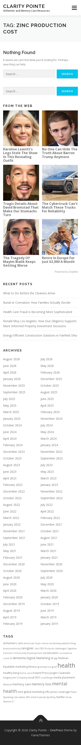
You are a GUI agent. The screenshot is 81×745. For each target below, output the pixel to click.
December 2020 (14, 564)
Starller (60, 697)
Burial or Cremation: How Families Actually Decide (36, 302)
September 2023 (51, 458)
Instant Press (41, 673)
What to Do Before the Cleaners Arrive (29, 293)
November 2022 (51, 491)
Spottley (51, 697)
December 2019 (14, 604)
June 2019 (47, 611)
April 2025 (47, 405)
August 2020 (11, 577)
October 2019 (49, 604)
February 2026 (50, 372)
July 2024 (46, 425)
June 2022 (9, 511)
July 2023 (46, 465)
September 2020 (51, 571)
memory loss (42, 684)
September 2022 (51, 498)
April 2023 (9, 478)
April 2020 (9, 591)
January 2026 (12, 379)
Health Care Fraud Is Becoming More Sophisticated (37, 312)
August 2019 (11, 611)
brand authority (11, 648)
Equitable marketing (15, 666)
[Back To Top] (40, 720)
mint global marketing (31, 692)
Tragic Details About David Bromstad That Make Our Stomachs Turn (21, 209)
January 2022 (12, 524)
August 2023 (11, 465)
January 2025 (12, 419)
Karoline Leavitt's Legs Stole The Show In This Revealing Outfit (20, 155)
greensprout (44, 666)
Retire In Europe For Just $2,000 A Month (58, 260)
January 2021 (49, 557)
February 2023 (12, 485)
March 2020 (48, 591)
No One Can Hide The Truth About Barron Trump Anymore (59, 153)
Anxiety (57, 643)
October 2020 (12, 571)
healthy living (11, 673)
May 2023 (47, 472)
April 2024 (9, 439)
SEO (28, 697)
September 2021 (14, 538)
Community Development (28, 653)
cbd (36, 648)
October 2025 (49, 385)
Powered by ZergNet (66, 271)
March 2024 (48, 439)
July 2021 (9, 544)
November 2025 (14, 385)
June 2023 (9, 472)
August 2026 (11, 359)
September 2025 (14, 392)
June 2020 (9, 584)
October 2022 (12, 498)
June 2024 (9, 432)
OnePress (56, 730)
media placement (64, 677)
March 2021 (48, 551)
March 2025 (11, 412)
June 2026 (9, 366)
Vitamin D (8, 701)
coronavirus (65, 653)
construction (50, 653)
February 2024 (12, 445)
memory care (21, 684)
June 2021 (47, 544)
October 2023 (12, 458)
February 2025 (50, 412)
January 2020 (49, 597)
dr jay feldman (60, 658)
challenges (60, 648)
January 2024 (49, 445)
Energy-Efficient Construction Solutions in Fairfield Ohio (40, 335)
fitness (32, 666)
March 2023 (48, 478)
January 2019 (49, 624)
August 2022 (11, 505)
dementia (19, 658)
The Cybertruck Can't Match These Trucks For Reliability (60, 207)
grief (54, 666)
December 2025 (51, 379)
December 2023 (14, 452)
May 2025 (9, 405)
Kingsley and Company (15, 677)
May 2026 (47, 366)
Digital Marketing (38, 658)
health (66, 665)
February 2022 (50, 518)
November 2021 (14, 531)
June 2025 (47, 399)
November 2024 (51, 419)
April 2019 (9, 617)
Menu (74, 8)
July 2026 (46, 359)
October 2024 (12, 425)
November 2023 (51, 452)
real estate (19, 697)
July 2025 (9, 399)
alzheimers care (13, 643)
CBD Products (46, 648)
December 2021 (51, 524)
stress (68, 697)
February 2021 (12, 557)
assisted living (68, 643)
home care (26, 673)
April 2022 (47, 511)
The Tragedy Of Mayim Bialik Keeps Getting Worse (19, 262)
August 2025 (48, 392)
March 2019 (48, 617)
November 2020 (51, 564)
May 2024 (47, 432)
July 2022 (46, 505)
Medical (7, 684)
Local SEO (34, 677)
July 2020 (46, 577)
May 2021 (9, 551)
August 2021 (48, 538)
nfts (47, 692)
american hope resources (38, 643)
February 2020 (12, 597)
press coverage (60, 692)
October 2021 (49, 531)
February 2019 (12, 624)
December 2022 (14, 491)
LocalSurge (47, 677)
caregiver (27, 648)
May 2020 (47, 584)
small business (38, 697)
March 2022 (11, 518)
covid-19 (7, 658)
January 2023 (49, 485)
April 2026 (9, 372)
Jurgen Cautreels (60, 673)
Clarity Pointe (24, 6)
